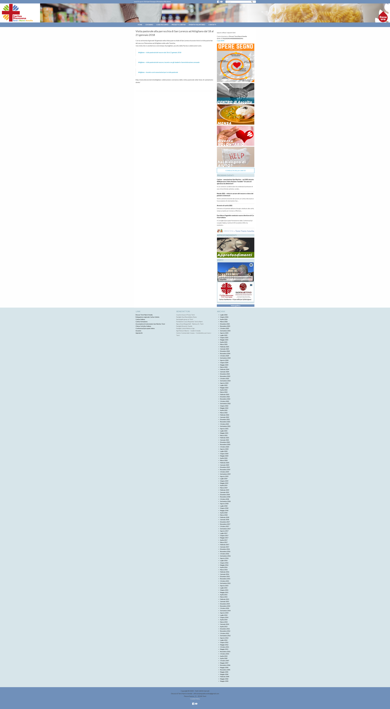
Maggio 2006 (224, 667)
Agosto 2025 (224, 333)
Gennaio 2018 (224, 519)
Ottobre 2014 (224, 608)
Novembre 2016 (225, 551)
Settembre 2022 (225, 403)
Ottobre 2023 (224, 378)
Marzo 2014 (224, 622)
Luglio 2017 (223, 533)
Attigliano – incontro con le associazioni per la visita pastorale (158, 72)
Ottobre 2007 (224, 660)
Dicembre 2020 (225, 442)
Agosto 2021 (224, 428)
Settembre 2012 (225, 635)
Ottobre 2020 (224, 447)
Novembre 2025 (225, 326)
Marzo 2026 (224, 321)
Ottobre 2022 (224, 401)
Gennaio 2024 (224, 372)
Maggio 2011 (224, 649)
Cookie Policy (195, 699)
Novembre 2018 (225, 497)
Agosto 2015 (224, 585)
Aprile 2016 (223, 567)
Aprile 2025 (223, 342)
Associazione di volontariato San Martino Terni (150, 324)
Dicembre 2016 (225, 549)
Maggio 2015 (224, 592)
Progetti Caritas (178, 25)
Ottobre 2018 (224, 499)
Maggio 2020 (224, 456)
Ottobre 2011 (224, 647)
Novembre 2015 (225, 579)
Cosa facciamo (162, 25)
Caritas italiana (140, 319)
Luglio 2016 (223, 560)
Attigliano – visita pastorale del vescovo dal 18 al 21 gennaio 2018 (159, 52)
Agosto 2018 (224, 503)
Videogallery (235, 305)
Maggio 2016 (224, 565)
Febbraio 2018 (224, 517)
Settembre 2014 (225, 610)
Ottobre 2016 (224, 554)
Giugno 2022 (224, 406)
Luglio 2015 (223, 588)
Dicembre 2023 (225, 374)
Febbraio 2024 (224, 369)
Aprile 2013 (223, 626)
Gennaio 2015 (224, 601)
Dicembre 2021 (225, 419)
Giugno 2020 (224, 453)
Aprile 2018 (223, 513)
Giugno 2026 (224, 317)
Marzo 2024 (224, 367)
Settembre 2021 (225, 426)
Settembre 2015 (225, 583)
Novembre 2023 (225, 376)
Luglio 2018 (223, 506)
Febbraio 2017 (224, 544)
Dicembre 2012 (225, 629)
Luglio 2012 (223, 640)
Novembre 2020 (225, 444)
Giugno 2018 (224, 508)
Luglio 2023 (223, 385)
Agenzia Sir (139, 333)
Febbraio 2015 (224, 599)
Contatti (212, 25)
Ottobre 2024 (224, 356)
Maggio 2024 (224, 365)
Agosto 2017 (224, 531)
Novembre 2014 (225, 606)
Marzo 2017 (224, 542)
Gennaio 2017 (224, 547)
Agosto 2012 (224, 638)
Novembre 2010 (225, 651)
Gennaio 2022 (224, 417)
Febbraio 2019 (224, 490)
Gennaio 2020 (224, 465)
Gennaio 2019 (224, 492)
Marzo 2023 (224, 392)
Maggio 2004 (224, 674)
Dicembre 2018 (225, 494)
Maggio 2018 (224, 510)
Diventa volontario (197, 25)
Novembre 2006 (225, 665)
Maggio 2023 (224, 387)
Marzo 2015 (224, 597)
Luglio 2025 (223, 335)
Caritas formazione (141, 321)
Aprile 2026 (223, 319)
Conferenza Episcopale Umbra (145, 328)
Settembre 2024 (225, 358)
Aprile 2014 (223, 619)
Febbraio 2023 (224, 394)
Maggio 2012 (224, 645)
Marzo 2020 (224, 460)
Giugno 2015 (224, 590)
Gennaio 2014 (224, 624)
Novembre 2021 (225, 422)
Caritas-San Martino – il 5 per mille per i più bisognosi (235, 299)
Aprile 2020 (223, 458)
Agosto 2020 (224, 449)
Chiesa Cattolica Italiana (143, 326)
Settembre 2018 (225, 501)
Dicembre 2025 (225, 324)
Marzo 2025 (224, 344)
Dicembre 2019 (225, 467)
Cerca (252, 2)
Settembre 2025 (225, 331)
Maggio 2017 (224, 538)
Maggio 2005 (224, 672)
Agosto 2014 (224, 613)
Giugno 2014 (224, 617)
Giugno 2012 (224, 642)
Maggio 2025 (224, 340)
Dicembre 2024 (225, 351)
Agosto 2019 (224, 476)
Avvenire (138, 331)
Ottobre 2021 (224, 424)
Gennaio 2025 (224, 349)
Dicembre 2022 (225, 397)
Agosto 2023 (224, 383)
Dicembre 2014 (225, 604)
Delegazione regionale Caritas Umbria (147, 317)
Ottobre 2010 (224, 654)
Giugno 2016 (224, 563)
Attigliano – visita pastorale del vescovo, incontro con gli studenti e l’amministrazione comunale (168, 62)
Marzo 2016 (224, 569)
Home (140, 25)
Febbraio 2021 (224, 437)
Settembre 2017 (225, 529)
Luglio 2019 (223, 478)
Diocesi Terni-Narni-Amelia (144, 315)
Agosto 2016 (224, 558)
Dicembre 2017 (225, 522)
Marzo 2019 (224, 488)
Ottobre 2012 (224, 633)
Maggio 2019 (224, 483)
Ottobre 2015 (224, 581)
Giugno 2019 (224, 481)
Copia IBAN (220, 40)
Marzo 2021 (224, 435)
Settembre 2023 (225, 381)
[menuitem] (140, 24)
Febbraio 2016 (224, 572)
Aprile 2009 (223, 658)
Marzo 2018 (224, 515)
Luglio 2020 (223, 451)
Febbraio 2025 (224, 347)
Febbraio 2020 (224, 462)
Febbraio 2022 (224, 415)
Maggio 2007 (224, 663)
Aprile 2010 (223, 656)
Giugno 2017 (224, 535)
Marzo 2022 (224, 412)
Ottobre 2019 (224, 472)
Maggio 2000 (224, 681)
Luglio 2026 (223, 315)
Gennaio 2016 (224, 574)
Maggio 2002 (224, 679)
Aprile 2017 (223, 540)
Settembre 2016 (225, 556)
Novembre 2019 (225, 469)
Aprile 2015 (223, 594)
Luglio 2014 (223, 615)
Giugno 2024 (224, 362)
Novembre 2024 (225, 353)
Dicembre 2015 (225, 576)
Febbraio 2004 (224, 676)
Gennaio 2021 (224, 440)
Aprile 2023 (223, 390)
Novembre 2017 (225, 524)
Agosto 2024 (224, 360)
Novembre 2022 (225, 399)
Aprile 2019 (223, 485)
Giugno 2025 (224, 337)
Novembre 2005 (225, 670)
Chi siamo (149, 25)
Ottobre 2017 (224, 526)
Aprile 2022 (223, 410)
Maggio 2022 (224, 408)
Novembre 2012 (225, 631)
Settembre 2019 (225, 474)
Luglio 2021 (223, 431)
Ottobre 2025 (224, 328)
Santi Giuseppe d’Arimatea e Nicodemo (159, 1)
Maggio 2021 (224, 433)
